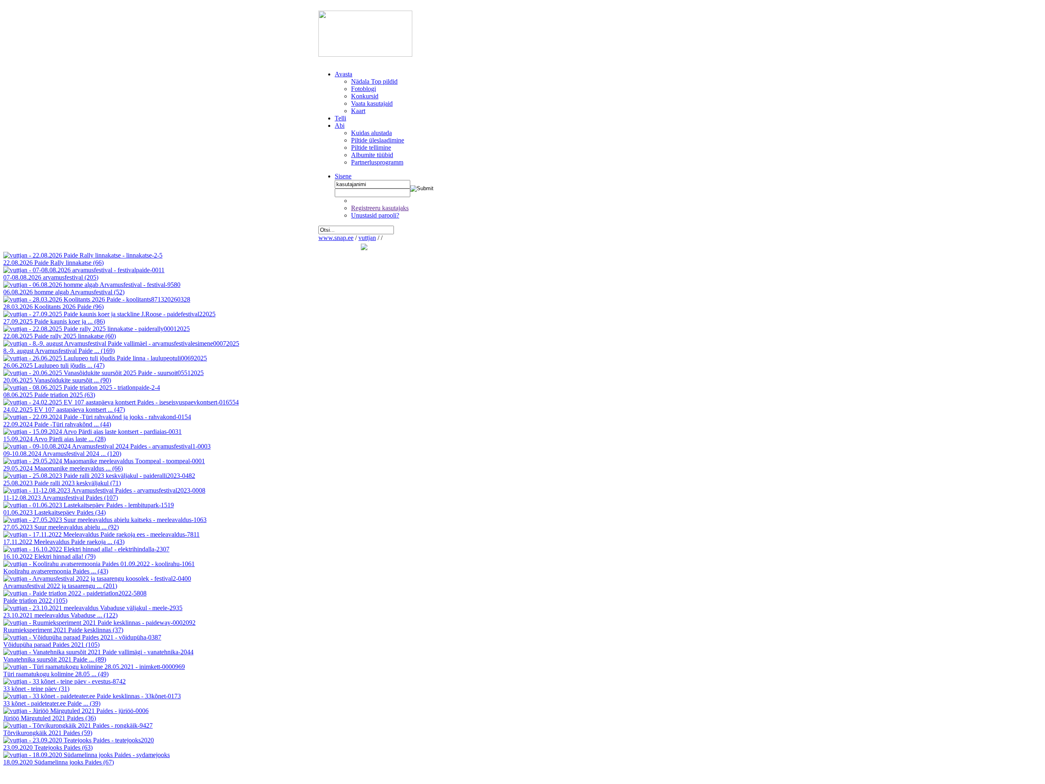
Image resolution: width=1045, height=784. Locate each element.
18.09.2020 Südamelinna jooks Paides (58, 762)
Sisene (343, 176)
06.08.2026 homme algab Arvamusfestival (64, 292)
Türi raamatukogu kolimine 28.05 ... (56, 674)
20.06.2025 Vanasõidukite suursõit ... (57, 380)
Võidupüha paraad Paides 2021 (51, 644)
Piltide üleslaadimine (377, 140)
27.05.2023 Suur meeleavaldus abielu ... (61, 527)
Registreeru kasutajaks (380, 207)
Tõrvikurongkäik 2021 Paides (47, 732)
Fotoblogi (363, 88)
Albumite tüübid (372, 154)
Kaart (358, 110)
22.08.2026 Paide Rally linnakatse (53, 262)
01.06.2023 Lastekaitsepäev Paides (54, 512)
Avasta (343, 74)
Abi (340, 125)
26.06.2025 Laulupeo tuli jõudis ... (53, 365)
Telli (340, 118)
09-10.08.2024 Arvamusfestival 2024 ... (62, 453)
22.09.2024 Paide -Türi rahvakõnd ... (57, 424)
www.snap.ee (336, 237)
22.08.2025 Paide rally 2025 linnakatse (59, 336)
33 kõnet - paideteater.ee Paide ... (51, 703)
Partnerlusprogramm (377, 162)
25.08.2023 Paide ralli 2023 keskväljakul (62, 483)
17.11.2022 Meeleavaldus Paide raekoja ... (64, 541)
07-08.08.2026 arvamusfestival (50, 277)
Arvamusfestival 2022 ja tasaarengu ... (60, 585)
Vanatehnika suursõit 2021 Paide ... (54, 659)
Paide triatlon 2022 (35, 600)
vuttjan (367, 237)
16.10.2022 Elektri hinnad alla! (49, 556)
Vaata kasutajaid (372, 103)
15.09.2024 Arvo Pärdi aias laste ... (54, 438)
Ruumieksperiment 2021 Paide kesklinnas (63, 629)
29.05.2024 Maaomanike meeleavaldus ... (63, 468)
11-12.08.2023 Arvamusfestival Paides (60, 497)
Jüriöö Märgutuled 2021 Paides (49, 718)
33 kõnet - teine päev (36, 688)
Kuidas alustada (371, 132)
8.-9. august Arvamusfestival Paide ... (59, 350)
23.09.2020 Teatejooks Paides (48, 747)
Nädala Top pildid (374, 81)
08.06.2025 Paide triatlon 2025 (49, 394)
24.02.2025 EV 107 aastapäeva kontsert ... (64, 409)
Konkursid (364, 96)
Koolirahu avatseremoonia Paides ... (55, 571)
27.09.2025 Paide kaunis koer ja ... (54, 321)
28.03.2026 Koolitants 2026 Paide (53, 306)
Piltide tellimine (371, 147)
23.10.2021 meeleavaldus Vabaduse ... (60, 615)
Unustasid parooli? (375, 215)
